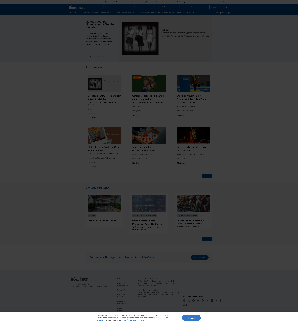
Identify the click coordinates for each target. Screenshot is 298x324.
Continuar (191, 318)
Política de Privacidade (134, 320)
